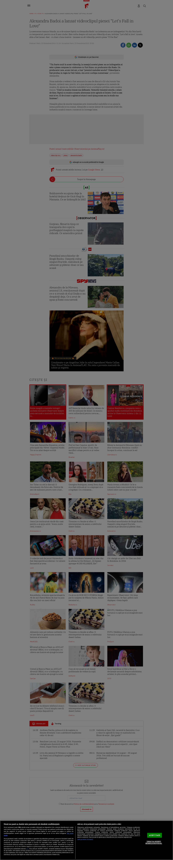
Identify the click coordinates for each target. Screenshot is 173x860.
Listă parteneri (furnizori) (85, 839)
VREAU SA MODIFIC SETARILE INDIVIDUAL (153, 842)
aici (27, 848)
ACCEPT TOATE (154, 835)
